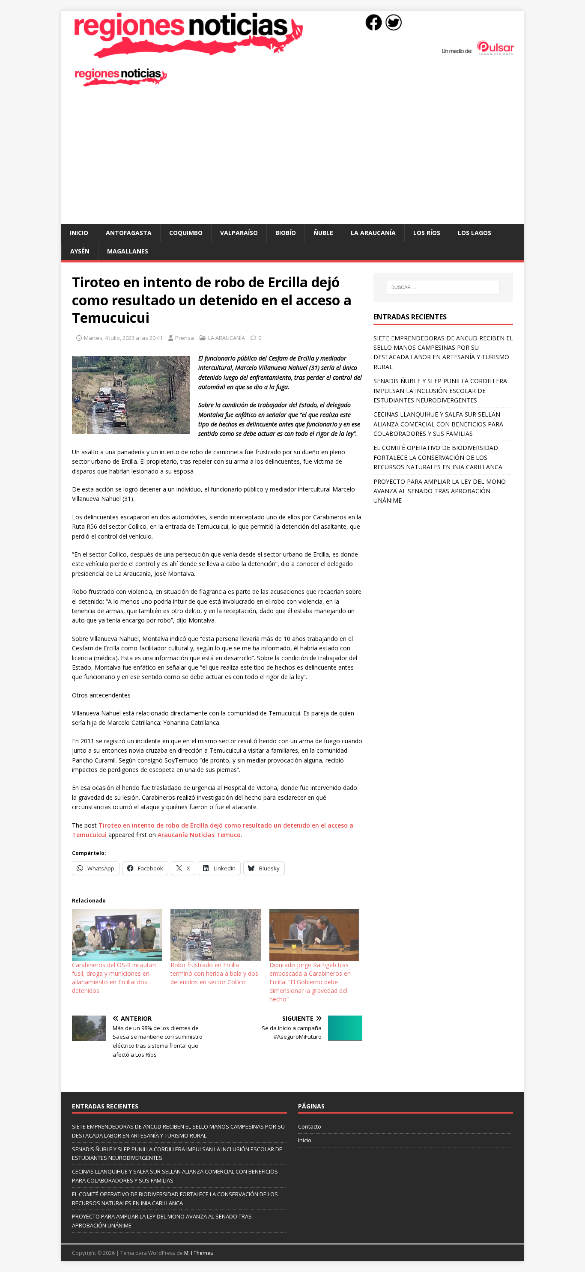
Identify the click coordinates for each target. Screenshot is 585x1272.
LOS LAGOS (474, 233)
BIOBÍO (285, 233)
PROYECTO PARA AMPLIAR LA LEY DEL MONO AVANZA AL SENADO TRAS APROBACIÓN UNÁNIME (439, 491)
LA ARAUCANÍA (373, 233)
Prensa (184, 338)
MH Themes (198, 1253)
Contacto (309, 1126)
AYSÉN (80, 251)
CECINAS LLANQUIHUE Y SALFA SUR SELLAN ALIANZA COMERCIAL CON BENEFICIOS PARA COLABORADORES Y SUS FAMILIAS (438, 424)
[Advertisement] (292, 160)
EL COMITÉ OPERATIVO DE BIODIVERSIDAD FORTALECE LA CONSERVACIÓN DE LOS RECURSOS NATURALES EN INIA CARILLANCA (437, 457)
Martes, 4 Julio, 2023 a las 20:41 (123, 338)
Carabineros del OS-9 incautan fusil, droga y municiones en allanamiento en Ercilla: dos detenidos (114, 978)
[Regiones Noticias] (292, 54)
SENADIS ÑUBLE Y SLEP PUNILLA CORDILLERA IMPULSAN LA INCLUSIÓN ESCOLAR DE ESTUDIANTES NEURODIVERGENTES (440, 390)
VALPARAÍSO (239, 233)
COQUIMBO (186, 233)
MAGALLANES (127, 251)
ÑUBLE (323, 233)
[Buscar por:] (443, 287)
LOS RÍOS (426, 233)
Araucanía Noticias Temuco (199, 835)
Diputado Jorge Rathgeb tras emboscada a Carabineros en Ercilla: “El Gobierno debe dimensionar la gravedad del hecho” (310, 982)
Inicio (79, 233)
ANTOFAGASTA (129, 233)
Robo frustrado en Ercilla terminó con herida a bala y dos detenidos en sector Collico (214, 973)
